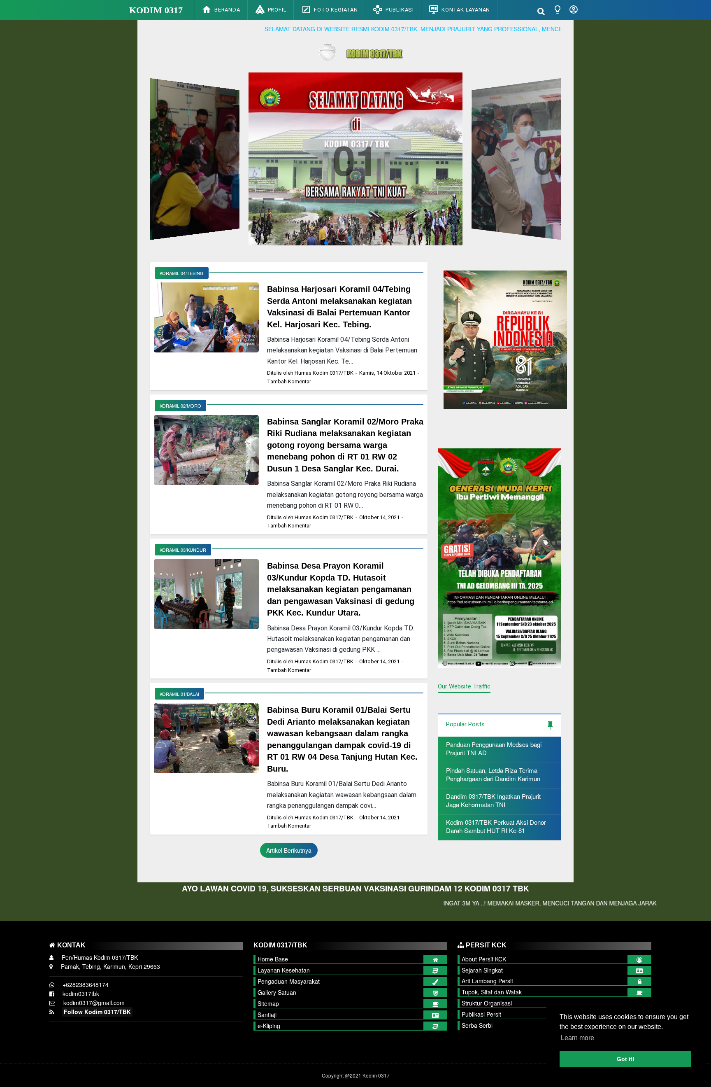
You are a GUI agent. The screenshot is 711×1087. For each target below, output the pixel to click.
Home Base (273, 959)
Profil (277, 10)
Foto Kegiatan (336, 10)
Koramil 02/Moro (180, 405)
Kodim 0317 (156, 10)
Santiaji (267, 1014)
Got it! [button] (625, 1059)
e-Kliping (269, 1026)
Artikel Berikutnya (288, 850)
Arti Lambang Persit (487, 981)
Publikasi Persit (481, 1014)
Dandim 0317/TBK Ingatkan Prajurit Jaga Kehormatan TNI (493, 800)
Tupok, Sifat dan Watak (492, 992)
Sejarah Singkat (482, 970)
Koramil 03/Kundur (183, 549)
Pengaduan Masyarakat (289, 981)
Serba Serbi (477, 1025)
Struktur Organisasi (487, 1003)
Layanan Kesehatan (284, 970)
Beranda (227, 10)
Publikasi (400, 10)
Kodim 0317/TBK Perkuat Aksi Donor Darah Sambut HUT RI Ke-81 (496, 826)
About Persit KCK (484, 959)
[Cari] (541, 10)
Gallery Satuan (277, 992)
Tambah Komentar (289, 381)
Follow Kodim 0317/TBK (97, 1012)
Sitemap (268, 1003)
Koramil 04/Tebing (182, 273)
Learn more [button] (577, 1037)
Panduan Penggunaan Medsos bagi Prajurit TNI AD (493, 748)
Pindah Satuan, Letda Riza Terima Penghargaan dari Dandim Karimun (493, 774)
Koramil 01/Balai (179, 693)
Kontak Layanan (465, 10)
